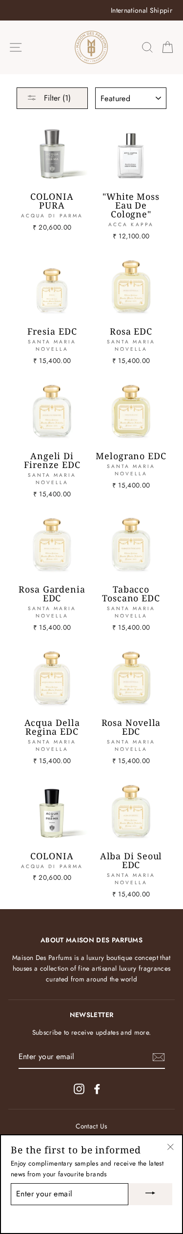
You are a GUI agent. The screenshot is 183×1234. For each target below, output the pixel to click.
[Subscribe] (158, 1057)
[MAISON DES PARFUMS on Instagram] (79, 1089)
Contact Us (91, 1126)
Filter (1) (56, 98)
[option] (91, 10)
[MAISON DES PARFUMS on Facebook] (97, 1089)
